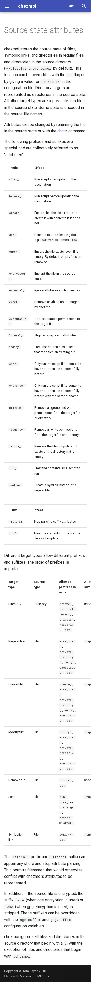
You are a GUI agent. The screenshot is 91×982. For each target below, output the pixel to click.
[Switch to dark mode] (72, 6)
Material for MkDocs (34, 976)
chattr (62, 131)
